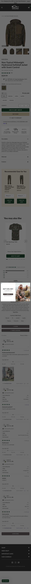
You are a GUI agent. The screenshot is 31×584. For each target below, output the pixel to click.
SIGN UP (8, 294)
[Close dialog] (1, 283)
